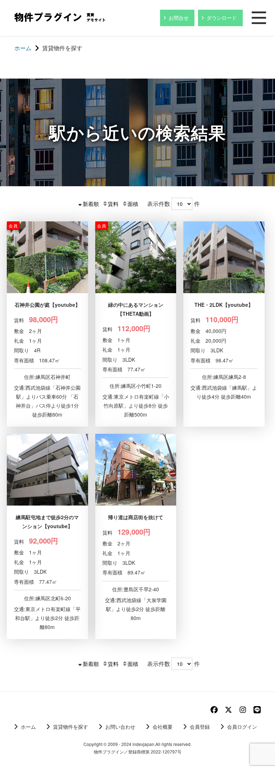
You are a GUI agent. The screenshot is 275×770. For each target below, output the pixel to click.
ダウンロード (222, 17)
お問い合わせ (120, 726)
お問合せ (179, 17)
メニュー (259, 18)
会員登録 (200, 726)
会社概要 (163, 726)
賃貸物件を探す (70, 726)
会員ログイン (242, 726)
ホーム (28, 726)
